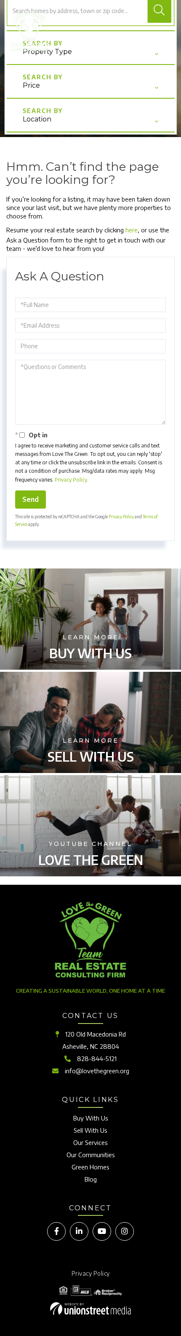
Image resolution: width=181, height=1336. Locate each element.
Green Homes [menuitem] (90, 1167)
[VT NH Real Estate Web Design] (90, 1308)
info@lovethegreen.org (97, 1071)
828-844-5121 (97, 1058)
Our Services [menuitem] (90, 1142)
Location (37, 119)
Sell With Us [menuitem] (90, 1130)
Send (30, 499)
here (131, 230)
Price (31, 85)
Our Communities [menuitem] (91, 1154)
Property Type (47, 52)
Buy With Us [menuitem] (90, 1118)
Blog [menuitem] (91, 1179)
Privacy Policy (71, 480)
